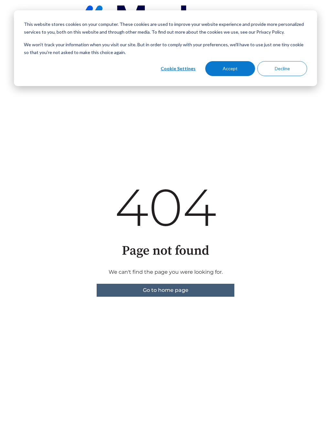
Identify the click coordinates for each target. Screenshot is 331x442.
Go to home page (165, 290)
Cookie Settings (178, 68)
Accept (230, 68)
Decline (282, 68)
